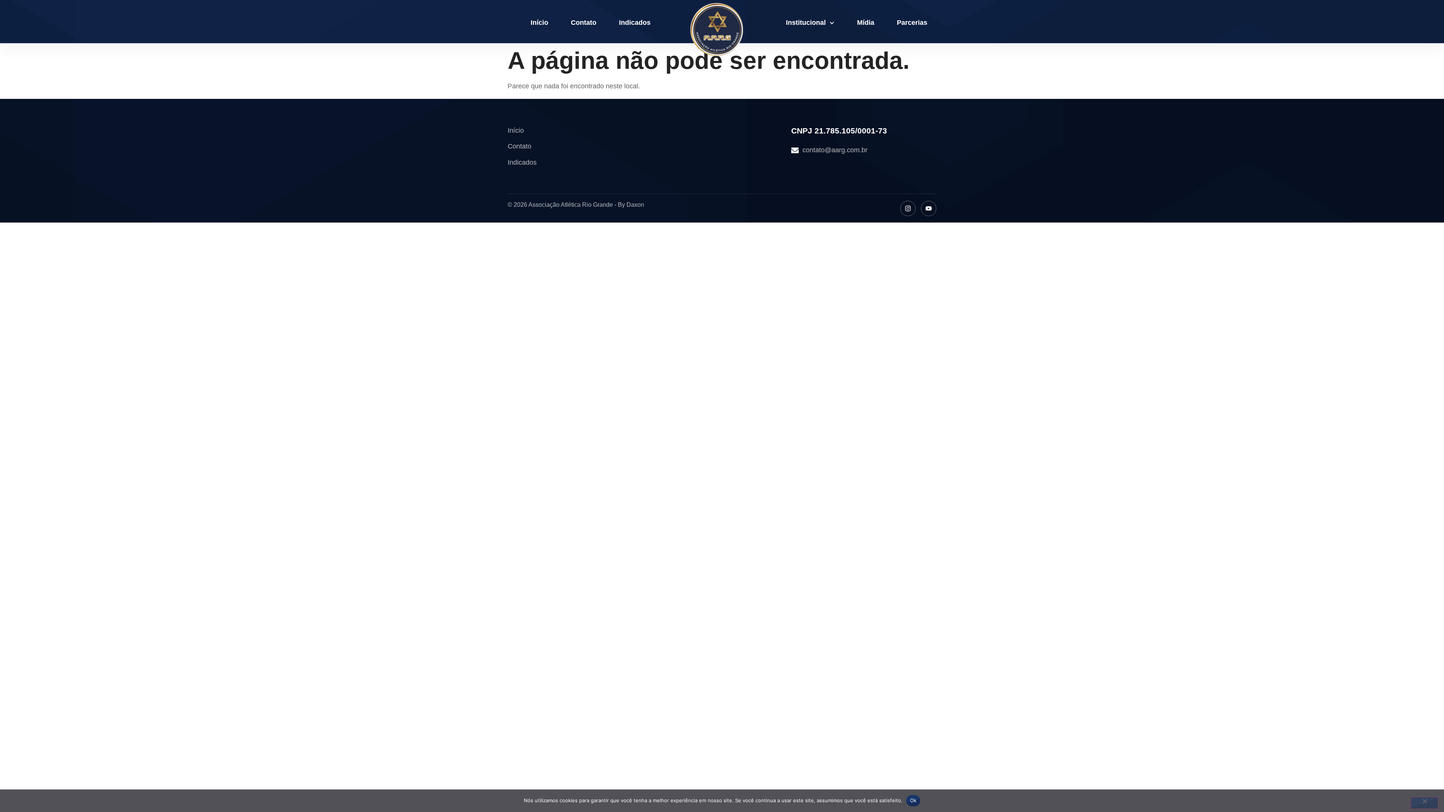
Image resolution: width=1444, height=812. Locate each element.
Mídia (865, 22)
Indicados (635, 22)
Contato (583, 22)
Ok (913, 800)
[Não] (1424, 803)
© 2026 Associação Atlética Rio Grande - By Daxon (576, 204)
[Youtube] (928, 208)
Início (539, 22)
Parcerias (912, 22)
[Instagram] (908, 208)
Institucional (806, 22)
